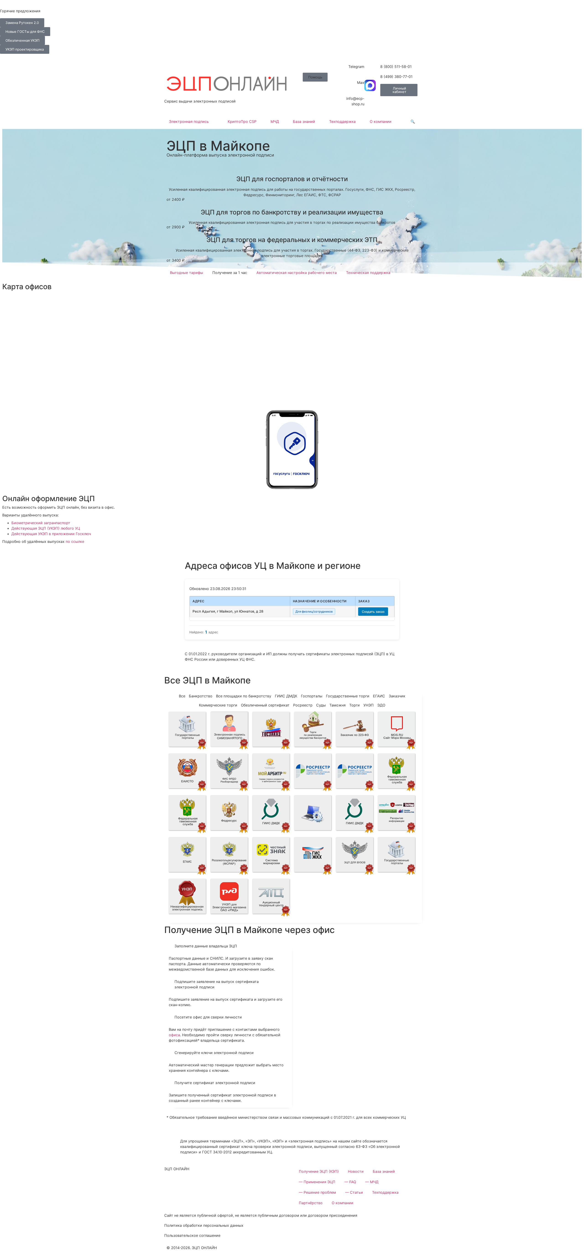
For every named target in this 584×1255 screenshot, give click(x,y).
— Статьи (354, 1192)
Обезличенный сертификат (265, 705)
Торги (354, 705)
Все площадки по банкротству (243, 696)
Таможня (337, 705)
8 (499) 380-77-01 (396, 76)
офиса (174, 1035)
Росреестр (303, 705)
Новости (356, 1171)
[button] (315, 77)
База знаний (304, 121)
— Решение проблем (317, 1192)
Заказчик (397, 696)
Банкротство (200, 696)
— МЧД (371, 1182)
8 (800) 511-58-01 (396, 66)
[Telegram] (370, 69)
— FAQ (350, 1182)
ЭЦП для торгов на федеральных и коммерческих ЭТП (292, 240)
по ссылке (75, 541)
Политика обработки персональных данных (203, 1225)
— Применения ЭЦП (317, 1182)
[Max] (370, 85)
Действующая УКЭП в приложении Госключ (51, 533)
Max (360, 82)
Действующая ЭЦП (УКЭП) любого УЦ (45, 528)
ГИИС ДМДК (286, 696)
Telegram (356, 66)
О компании (380, 121)
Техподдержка (342, 121)
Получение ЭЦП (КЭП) (319, 1171)
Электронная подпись (189, 121)
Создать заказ (373, 611)
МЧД (275, 121)
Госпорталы (311, 696)
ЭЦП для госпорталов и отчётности (292, 179)
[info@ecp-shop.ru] (370, 101)
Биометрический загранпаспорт (40, 523)
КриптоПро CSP (242, 121)
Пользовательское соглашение (192, 1235)
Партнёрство (311, 1203)
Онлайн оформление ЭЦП (48, 498)
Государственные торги (347, 696)
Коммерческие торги (218, 705)
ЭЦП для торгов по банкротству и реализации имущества (292, 212)
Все (182, 696)
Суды (321, 705)
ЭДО (381, 705)
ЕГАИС (379, 696)
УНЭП (368, 705)
